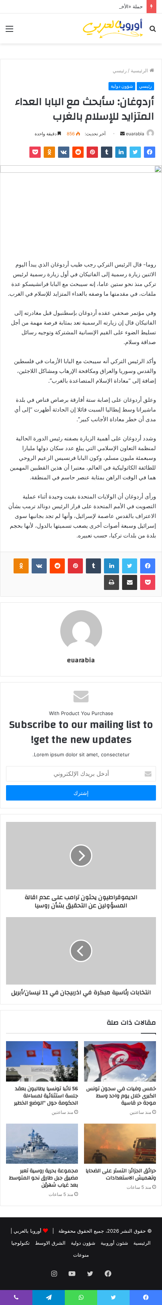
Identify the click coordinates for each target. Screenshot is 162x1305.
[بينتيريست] (92, 152)
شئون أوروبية (114, 1243)
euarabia (135, 133)
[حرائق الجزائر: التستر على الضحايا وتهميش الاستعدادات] (120, 1144)
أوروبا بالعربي (27, 1231)
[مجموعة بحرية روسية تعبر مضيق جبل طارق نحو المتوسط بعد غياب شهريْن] (42, 1144)
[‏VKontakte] (63, 152)
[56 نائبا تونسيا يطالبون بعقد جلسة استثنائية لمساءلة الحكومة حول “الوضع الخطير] (42, 1061)
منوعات (81, 1255)
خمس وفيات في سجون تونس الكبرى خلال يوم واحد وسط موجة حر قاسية (121, 1096)
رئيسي (120, 70)
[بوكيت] (35, 152)
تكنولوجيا (20, 1243)
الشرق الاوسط (50, 1243)
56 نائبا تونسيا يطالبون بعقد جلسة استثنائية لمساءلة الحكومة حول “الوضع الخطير (46, 1096)
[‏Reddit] (78, 152)
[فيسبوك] (149, 152)
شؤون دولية (122, 86)
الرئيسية (140, 70)
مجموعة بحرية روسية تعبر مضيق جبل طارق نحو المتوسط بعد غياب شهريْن (43, 1178)
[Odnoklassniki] (49, 152)
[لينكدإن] (121, 152)
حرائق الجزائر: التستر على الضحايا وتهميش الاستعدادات (121, 1174)
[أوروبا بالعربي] (113, 28)
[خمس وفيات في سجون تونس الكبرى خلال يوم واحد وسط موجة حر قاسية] (120, 1061)
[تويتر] (135, 152)
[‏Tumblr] (106, 152)
